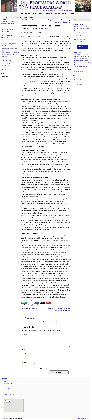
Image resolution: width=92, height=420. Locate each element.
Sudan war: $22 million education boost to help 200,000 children (80, 39)
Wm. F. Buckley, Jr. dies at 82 (29, 20)
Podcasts (27, 13)
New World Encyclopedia (10, 61)
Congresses (57, 13)
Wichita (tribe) (6, 65)
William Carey (6, 63)
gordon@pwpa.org (8, 383)
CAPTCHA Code (43, 368)
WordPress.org (78, 84)
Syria (3, 67)
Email (24, 354)
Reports (41, 13)
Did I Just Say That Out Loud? (7, 29)
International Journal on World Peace (9, 45)
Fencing (4, 69)
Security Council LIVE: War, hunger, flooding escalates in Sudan (81, 29)
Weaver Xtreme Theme (84, 418)
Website (24, 358)
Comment (25, 334)
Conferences (48, 13)
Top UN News (79, 24)
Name (24, 349)
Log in (75, 78)
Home (21, 13)
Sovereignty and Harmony (7, 35)
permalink (36, 305)
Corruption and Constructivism (10, 52)
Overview (34, 13)
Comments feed (78, 82)
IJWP (10, 17)
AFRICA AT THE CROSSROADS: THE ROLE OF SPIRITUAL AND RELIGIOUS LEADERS (82, 69)
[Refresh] (34, 362)
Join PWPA (65, 13)
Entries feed (77, 80)
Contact (72, 13)
